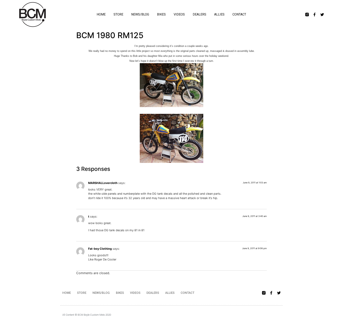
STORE (118, 14)
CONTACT (239, 14)
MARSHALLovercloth (103, 183)
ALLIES (219, 14)
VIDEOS (179, 14)
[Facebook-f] (314, 14)
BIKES (161, 14)
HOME (101, 14)
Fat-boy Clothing (100, 248)
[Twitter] (322, 14)
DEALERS (199, 14)
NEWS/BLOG (140, 14)
